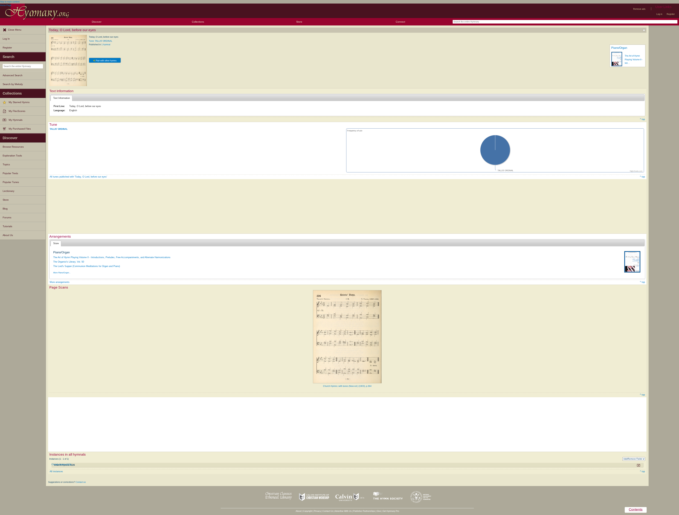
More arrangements (59, 282)
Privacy (317, 511)
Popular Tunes (11, 182)
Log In (6, 38)
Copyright (307, 511)
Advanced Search (12, 75)
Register (671, 14)
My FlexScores (17, 111)
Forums (7, 217)
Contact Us (328, 511)
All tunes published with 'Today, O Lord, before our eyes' (78, 176)
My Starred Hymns (19, 102)
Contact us (81, 482)
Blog (5, 208)
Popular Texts (10, 173)
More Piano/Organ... (62, 273)
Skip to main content (9, 2)
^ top (642, 119)
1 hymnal (105, 44)
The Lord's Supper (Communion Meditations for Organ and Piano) (86, 266)
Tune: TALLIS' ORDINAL (100, 41)
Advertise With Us (343, 511)
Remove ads (639, 9)
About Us (8, 235)
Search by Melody (13, 84)
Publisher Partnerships (364, 511)
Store (299, 21)
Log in (659, 14)
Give (379, 511)
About (298, 511)
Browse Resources (13, 147)
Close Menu (14, 29)
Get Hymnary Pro (391, 511)
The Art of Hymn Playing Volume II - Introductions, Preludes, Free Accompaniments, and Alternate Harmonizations (111, 257)
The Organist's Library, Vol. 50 (68, 261)
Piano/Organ (619, 47)
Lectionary (8, 191)
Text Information (61, 98)
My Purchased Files (20, 128)
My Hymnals (15, 120)
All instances (56, 471)
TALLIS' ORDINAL (59, 129)
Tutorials (7, 226)
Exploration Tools (12, 155)
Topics (6, 164)
